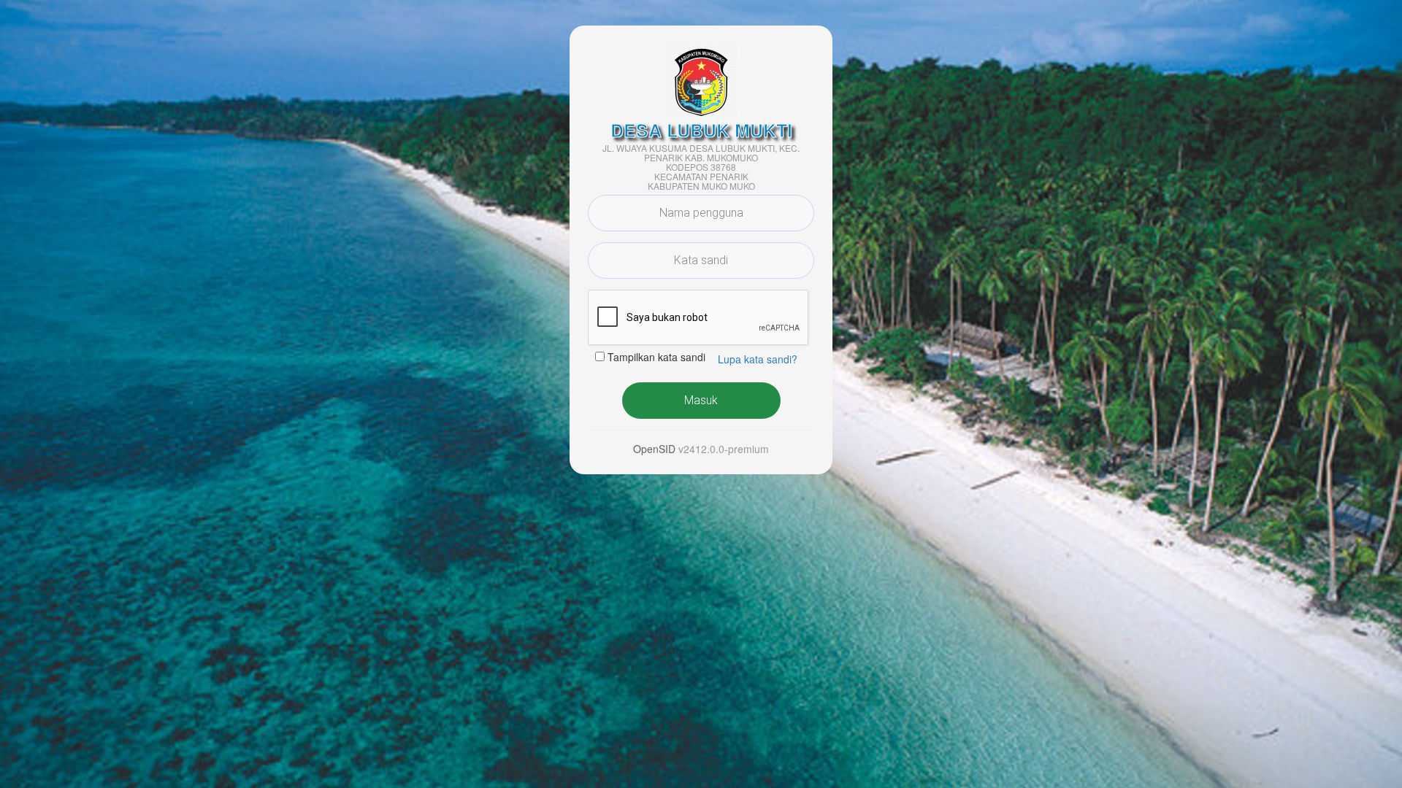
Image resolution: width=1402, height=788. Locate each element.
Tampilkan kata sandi (656, 356)
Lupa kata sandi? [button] (757, 359)
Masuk (701, 400)
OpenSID (654, 448)
